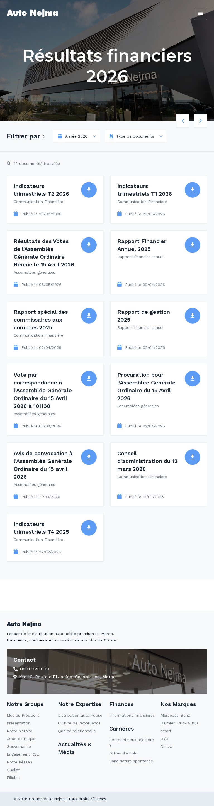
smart (165, 731)
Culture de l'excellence (79, 723)
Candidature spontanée (131, 761)
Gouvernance (19, 746)
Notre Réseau (19, 762)
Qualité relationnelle (77, 731)
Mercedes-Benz (175, 715)
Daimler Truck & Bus (179, 723)
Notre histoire (19, 731)
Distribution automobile (80, 715)
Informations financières (132, 715)
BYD (164, 738)
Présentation (18, 723)
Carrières (121, 728)
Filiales (13, 777)
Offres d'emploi (123, 753)
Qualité (13, 770)
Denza (166, 746)
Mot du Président (23, 715)
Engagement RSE (23, 754)
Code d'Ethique (21, 738)
